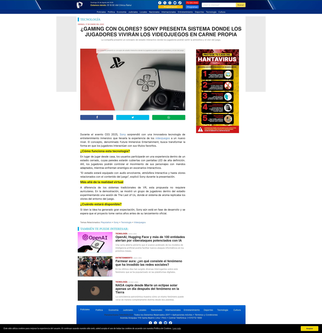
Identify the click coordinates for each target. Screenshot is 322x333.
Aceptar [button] (309, 328)
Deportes (199, 12)
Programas (192, 7)
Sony (123, 134)
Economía (121, 12)
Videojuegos (140, 222)
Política (111, 12)
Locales (143, 12)
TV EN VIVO (192, 3)
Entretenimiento (185, 12)
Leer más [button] (177, 328)
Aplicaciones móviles (182, 315)
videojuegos (162, 138)
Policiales (101, 12)
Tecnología (211, 12)
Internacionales (169, 12)
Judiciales (133, 12)
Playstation (106, 222)
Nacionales (154, 12)
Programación (170, 7)
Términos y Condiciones (206, 315)
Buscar (240, 5)
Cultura (221, 12)
